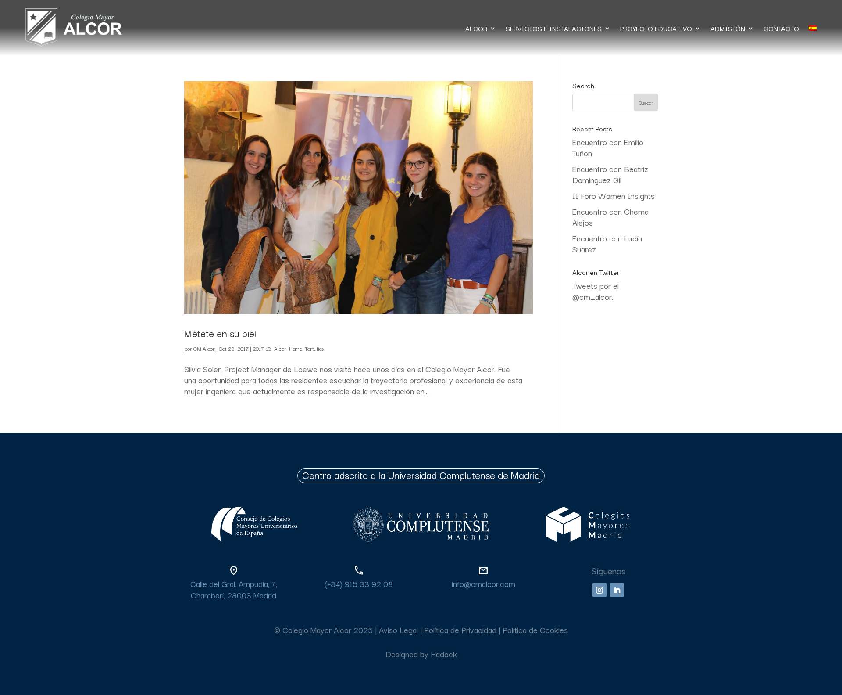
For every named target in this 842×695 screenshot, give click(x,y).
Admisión (727, 28)
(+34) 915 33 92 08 (359, 583)
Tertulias (314, 348)
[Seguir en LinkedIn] (617, 590)
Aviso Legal (398, 629)
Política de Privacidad (460, 629)
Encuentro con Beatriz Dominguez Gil (610, 174)
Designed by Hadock (421, 654)
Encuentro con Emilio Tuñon (607, 147)
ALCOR (476, 28)
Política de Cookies (535, 629)
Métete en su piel (220, 333)
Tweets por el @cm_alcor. (595, 290)
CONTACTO (781, 28)
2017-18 (262, 348)
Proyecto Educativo (656, 28)
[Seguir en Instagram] (599, 590)
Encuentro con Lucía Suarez (607, 243)
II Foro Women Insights (613, 195)
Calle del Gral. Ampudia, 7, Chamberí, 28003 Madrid (233, 589)
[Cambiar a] (813, 27)
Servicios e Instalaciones (554, 28)
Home (295, 348)
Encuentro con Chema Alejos (610, 216)
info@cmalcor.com (483, 583)
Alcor (280, 348)
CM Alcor (204, 348)
